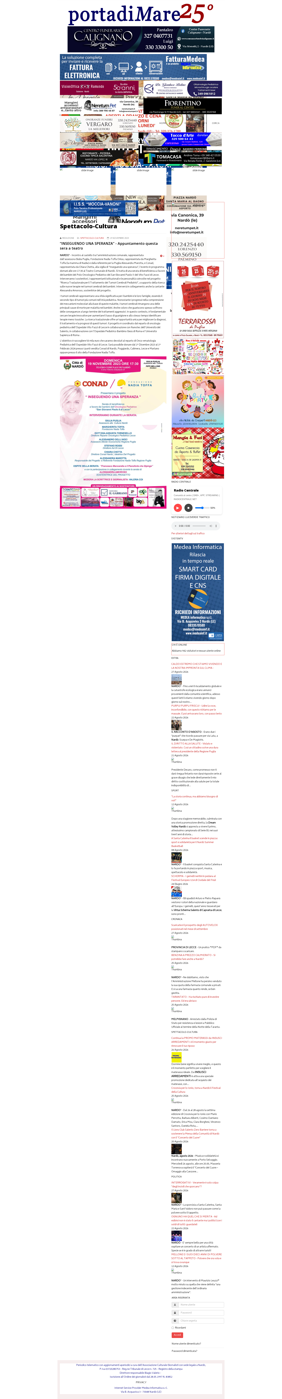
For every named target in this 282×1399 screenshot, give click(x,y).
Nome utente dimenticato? (186, 1344)
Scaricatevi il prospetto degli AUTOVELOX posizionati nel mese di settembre (194, 927)
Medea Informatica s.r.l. (155, 1388)
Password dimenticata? (184, 1351)
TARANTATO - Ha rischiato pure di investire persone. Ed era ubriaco (195, 999)
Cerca (216, 123)
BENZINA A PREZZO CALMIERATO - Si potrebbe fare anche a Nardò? (193, 957)
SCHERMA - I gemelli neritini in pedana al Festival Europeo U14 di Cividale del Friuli (193, 878)
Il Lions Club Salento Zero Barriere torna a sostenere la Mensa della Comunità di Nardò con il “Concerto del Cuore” (195, 1134)
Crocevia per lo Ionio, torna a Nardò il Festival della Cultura (196, 1090)
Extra (188, 123)
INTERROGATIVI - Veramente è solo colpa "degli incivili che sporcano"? (194, 1185)
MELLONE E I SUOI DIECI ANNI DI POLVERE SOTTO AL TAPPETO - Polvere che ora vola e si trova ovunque (196, 1259)
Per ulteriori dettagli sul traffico (188, 534)
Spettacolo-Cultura (92, 238)
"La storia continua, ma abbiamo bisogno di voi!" (194, 799)
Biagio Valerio (152, 1373)
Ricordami (180, 1328)
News (174, 123)
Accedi (177, 1335)
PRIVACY (141, 1383)
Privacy (202, 123)
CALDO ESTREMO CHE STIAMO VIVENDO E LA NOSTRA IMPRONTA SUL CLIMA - (196, 666)
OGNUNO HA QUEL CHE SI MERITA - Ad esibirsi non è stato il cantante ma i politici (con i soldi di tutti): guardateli (196, 1221)
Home (162, 123)
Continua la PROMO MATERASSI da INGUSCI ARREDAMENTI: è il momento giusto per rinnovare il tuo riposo (196, 1042)
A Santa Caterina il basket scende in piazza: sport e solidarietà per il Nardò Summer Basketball (194, 842)
